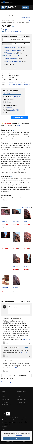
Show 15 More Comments (16, 375)
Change (9, 107)
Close (16, 438)
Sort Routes (13, 68)
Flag (29, 343)
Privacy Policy (19, 435)
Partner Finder (5, 399)
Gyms (3, 396)
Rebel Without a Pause (13, 47)
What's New (5, 402)
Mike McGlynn (7, 318)
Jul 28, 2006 (24, 352)
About (3, 391)
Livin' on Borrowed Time (13, 50)
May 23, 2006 (26, 339)
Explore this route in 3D (19, 117)
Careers (4, 429)
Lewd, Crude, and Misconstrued (16, 56)
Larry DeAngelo (17, 84)
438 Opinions (7, 93)
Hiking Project (20, 396)
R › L (16, 44)
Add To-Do (17, 97)
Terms (20, 441)
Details (19, 125)
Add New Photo (26, 207)
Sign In (25, 7)
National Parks (21, 405)
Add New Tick (14, 110)
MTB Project (20, 394)
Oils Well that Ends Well (13, 61)
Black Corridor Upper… (23, 22)
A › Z (25, 44)
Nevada (11, 16)
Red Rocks (14, 18)
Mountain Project (21, 391)
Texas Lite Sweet (11, 53)
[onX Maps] (6, 415)
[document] (16, 436)
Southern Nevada (6, 18)
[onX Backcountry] (7, 2)
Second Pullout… (5, 20)
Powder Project (21, 402)
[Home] (9, 7)
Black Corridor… (11, 22)
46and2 (5, 348)
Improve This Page (26, 17)
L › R (7, 44)
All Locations (4, 16)
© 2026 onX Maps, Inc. (11, 441)
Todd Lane (6, 361)
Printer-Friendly (6, 382)
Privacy (25, 441)
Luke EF (11, 84)
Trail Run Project (21, 399)
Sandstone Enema (12, 58)
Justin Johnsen (26, 84)
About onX (4, 426)
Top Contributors (6, 405)
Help (3, 394)
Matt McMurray (13, 82)
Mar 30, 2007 (13, 368)
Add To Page (27, 20)
